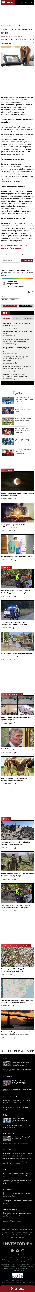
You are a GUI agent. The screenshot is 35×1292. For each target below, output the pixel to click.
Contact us (18, 1283)
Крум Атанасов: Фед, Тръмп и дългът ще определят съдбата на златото (16, 1108)
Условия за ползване (24, 1260)
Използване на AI (17, 1270)
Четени (16, 318)
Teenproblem (10, 1209)
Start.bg (18, 1235)
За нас (6, 1258)
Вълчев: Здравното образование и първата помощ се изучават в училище (16, 349)
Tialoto (7, 1150)
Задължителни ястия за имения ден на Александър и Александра (23, 451)
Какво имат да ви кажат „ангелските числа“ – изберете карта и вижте (22, 420)
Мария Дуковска (6, 43)
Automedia (8, 1133)
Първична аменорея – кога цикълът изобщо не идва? (20, 1174)
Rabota (4, 1235)
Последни (6, 318)
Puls (5, 1170)
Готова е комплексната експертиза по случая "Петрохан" (16, 324)
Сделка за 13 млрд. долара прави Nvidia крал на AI (22, 1101)
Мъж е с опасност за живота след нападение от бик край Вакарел (16, 340)
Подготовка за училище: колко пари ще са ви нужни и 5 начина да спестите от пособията (24, 410)
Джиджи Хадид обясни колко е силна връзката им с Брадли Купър (14, 1220)
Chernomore (24, 1235)
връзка (4, 299)
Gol (5, 1115)
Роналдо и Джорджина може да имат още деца (22, 1214)
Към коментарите (25, 306)
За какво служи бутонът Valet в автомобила (17, 1143)
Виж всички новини (17, 383)
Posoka (31, 1235)
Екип (11, 1258)
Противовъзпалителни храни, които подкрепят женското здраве (24, 440)
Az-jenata (8, 1190)
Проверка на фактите (12, 1266)
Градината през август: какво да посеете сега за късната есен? (24, 399)
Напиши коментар (10, 306)
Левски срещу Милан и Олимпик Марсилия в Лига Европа (20, 1120)
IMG (3, 1229)
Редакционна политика (13, 1262)
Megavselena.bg (19, 1237)
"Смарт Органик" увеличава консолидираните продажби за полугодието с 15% (22, 1063)
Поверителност (8, 1260)
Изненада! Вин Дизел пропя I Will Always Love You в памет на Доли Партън (17, 1162)
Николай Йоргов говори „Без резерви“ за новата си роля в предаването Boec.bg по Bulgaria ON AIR (24, 431)
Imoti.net (31, 1232)
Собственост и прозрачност (22, 1264)
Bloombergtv (10, 1097)
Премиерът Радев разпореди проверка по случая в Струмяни (15, 375)
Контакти (18, 1258)
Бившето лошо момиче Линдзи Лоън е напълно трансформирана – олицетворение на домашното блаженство (17, 1156)
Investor (7, 1058)
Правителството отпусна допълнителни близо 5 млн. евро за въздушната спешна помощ (17, 1181)
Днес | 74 (23, 2)
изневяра (14, 299)
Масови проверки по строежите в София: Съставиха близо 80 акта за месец (16, 1083)
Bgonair (7, 1077)
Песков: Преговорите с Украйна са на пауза (17, 749)
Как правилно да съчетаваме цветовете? (17, 556)
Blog (14, 1235)
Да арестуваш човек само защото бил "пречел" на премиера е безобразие (16, 358)
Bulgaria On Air (27, 1229)
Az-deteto (9, 1235)
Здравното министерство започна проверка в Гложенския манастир (17, 1090)
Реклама (27, 1258)
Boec (12, 1237)
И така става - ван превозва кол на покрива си (21, 1137)
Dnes (12, 1229)
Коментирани (27, 318)
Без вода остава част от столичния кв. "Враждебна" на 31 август (17, 367)
